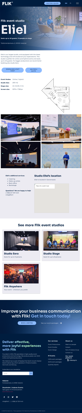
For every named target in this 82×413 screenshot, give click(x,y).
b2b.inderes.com (7, 391)
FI (70, 3)
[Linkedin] (17, 397)
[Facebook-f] (4, 397)
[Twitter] (12, 397)
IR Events (51, 356)
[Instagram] (8, 397)
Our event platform (69, 357)
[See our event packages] (61, 323)
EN (66, 3)
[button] (77, 3)
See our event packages (49, 323)
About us (68, 341)
